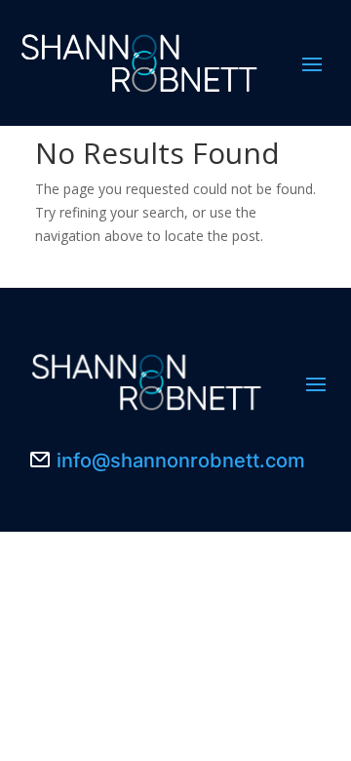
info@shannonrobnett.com (181, 460)
